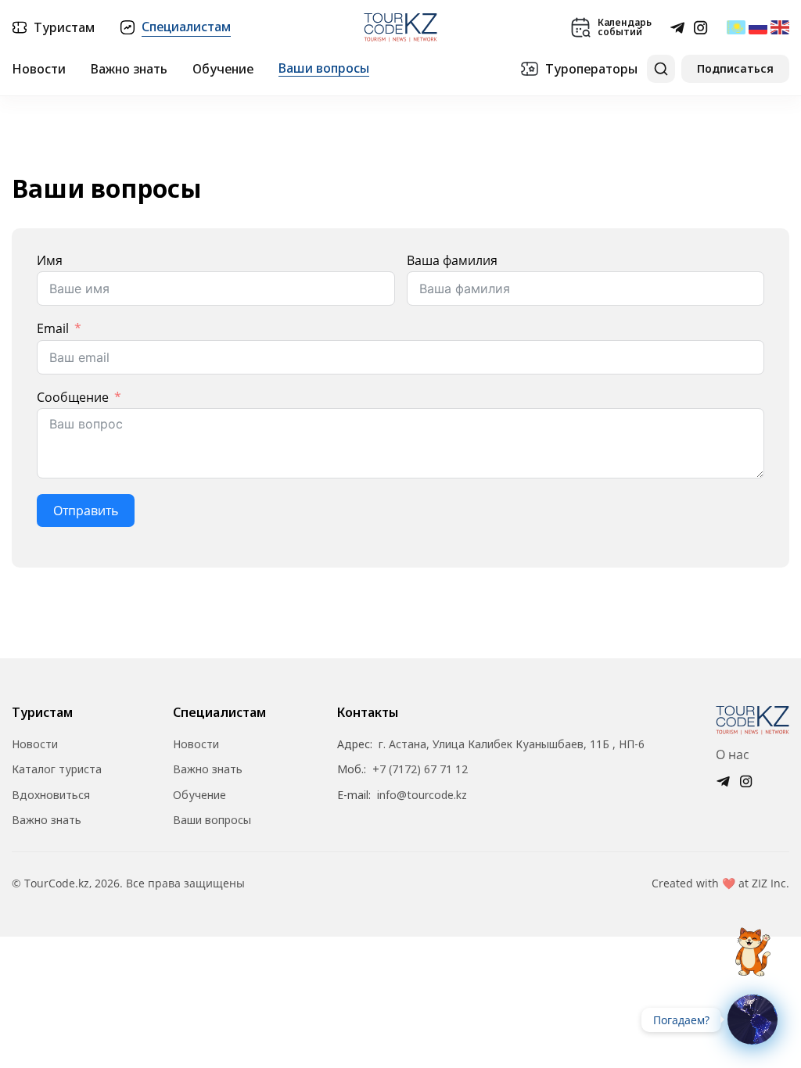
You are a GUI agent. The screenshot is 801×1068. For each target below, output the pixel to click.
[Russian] (758, 27)
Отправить (85, 510)
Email (53, 328)
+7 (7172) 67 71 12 (420, 769)
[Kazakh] (736, 27)
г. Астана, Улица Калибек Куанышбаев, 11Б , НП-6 (512, 744)
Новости (39, 69)
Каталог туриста (57, 769)
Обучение (222, 69)
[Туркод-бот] (752, 943)
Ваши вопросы (323, 68)
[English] (779, 27)
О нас (732, 754)
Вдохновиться (51, 795)
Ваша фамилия (452, 260)
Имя (50, 260)
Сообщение (73, 397)
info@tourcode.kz (422, 795)
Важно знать (129, 69)
